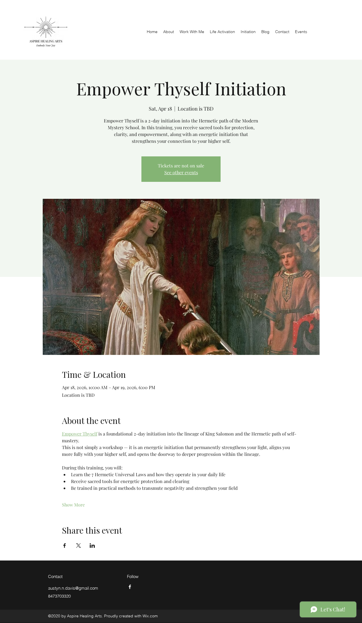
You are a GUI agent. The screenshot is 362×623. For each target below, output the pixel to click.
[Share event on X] (78, 545)
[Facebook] (130, 587)
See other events (181, 172)
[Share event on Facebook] (64, 545)
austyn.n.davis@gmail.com (73, 588)
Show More (73, 505)
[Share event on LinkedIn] (92, 545)
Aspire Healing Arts (71, 16)
